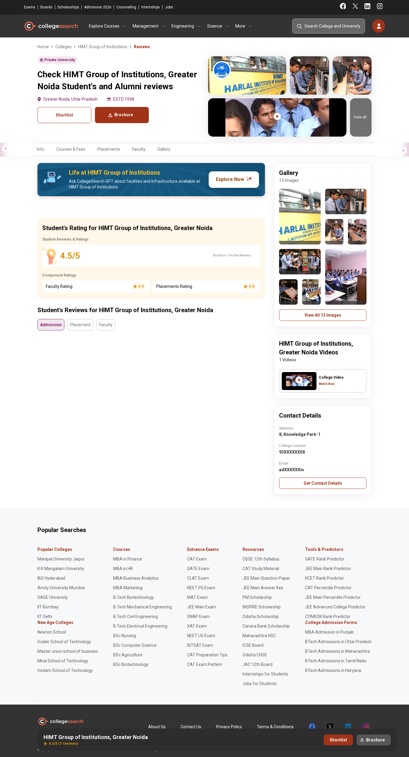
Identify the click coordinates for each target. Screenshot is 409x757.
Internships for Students (265, 674)
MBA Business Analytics (136, 578)
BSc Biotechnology (131, 664)
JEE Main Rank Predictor (328, 568)
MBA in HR (123, 568)
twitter (329, 726)
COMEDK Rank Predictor (328, 616)
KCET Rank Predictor (324, 578)
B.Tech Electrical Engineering (140, 626)
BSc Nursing (124, 635)
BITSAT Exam (200, 645)
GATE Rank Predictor (324, 559)
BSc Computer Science (135, 645)
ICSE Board (253, 645)
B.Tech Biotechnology (133, 597)
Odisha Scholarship (261, 616)
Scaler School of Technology (64, 641)
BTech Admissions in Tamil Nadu (335, 660)
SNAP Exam (198, 616)
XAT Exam (197, 626)
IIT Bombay (48, 607)
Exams (29, 7)
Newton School (51, 632)
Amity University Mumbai (61, 587)
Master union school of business (67, 651)
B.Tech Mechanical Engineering (142, 607)
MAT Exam (197, 597)
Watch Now (326, 384)
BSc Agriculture (128, 654)
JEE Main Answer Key (263, 587)
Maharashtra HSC (259, 635)
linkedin (347, 726)
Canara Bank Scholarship (266, 626)
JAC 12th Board (257, 664)
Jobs (169, 7)
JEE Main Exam (201, 607)
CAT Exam (197, 559)
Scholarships (68, 7)
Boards (46, 7)
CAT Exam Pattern (204, 664)
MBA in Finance (127, 559)
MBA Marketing (128, 587)
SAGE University (52, 597)
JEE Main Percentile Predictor (333, 597)
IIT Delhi (44, 616)
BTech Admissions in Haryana (333, 670)
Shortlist (64, 115)
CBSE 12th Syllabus (261, 559)
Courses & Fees (70, 149)
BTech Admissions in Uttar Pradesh (338, 641)
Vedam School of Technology (65, 670)
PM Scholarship (257, 597)
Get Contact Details (323, 483)
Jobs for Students (260, 683)
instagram (365, 726)
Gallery (163, 149)
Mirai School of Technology (62, 660)
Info (40, 149)
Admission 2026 (97, 7)
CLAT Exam (198, 578)
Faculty (139, 149)
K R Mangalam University (60, 568)
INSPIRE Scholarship (262, 607)
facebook (311, 726)
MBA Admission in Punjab (329, 632)
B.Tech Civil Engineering (135, 616)
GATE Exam (198, 568)
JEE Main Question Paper (266, 578)
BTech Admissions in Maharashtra (337, 651)
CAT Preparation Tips (207, 654)
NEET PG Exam (201, 587)
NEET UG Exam (201, 635)
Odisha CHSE (255, 654)
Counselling (126, 7)
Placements (108, 149)
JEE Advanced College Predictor (335, 607)
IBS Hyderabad (51, 578)
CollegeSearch (51, 26)
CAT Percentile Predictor (328, 587)
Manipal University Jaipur (61, 559)
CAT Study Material (261, 568)
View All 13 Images (323, 315)
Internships (150, 7)
